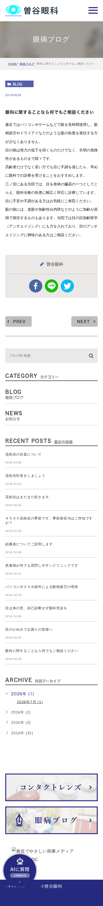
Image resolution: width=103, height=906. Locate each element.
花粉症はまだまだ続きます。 (29, 497)
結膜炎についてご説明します (29, 544)
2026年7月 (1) (30, 702)
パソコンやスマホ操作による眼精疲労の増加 (41, 587)
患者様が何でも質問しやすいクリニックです (41, 565)
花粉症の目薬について (23, 454)
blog (17, 84)
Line (51, 286)
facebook (35, 286)
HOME (12, 63)
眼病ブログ (27, 63)
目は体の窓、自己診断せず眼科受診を (36, 608)
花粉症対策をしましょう (25, 476)
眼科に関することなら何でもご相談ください (41, 651)
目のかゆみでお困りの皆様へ (29, 629)
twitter (67, 286)
